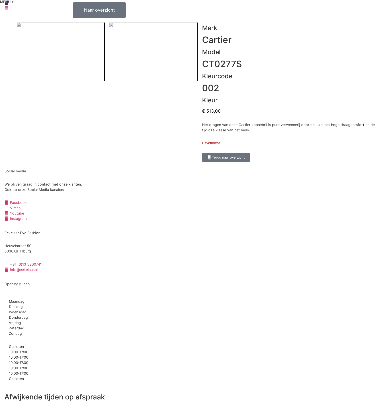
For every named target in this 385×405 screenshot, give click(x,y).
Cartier (216, 39)
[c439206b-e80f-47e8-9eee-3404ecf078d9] (61, 52)
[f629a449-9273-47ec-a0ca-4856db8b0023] (153, 52)
